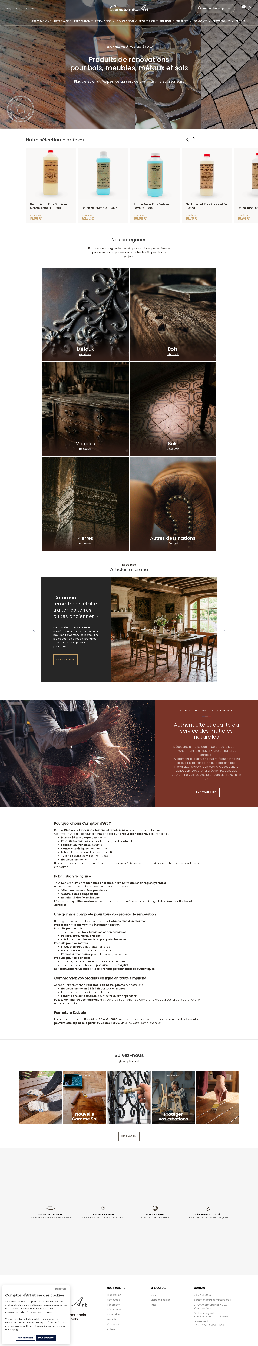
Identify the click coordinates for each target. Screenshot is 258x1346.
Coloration (113, 1314)
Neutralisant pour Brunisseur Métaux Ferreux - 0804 (50, 206)
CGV (153, 1295)
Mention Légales (160, 1300)
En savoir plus (206, 792)
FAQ (18, 8)
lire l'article (65, 659)
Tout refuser (60, 1288)
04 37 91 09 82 (202, 1295)
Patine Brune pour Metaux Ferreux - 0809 (151, 206)
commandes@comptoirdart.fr (212, 1300)
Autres (111, 1329)
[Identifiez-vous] (250, 8)
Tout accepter (46, 1337)
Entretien (112, 1319)
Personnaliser (25, 1337)
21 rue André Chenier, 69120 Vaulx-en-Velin (210, 1306)
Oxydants (113, 1324)
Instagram (128, 1136)
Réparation (113, 1304)
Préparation (114, 1295)
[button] (33, 630)
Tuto (153, 1304)
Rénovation (114, 1309)
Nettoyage (113, 1300)
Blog (9, 8)
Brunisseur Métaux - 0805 (99, 208)
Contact (31, 8)
